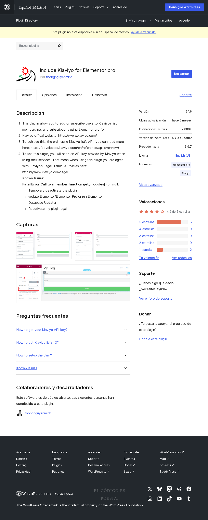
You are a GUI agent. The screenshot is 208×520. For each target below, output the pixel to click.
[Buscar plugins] (59, 46)
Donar (129, 465)
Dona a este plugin (153, 339)
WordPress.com (172, 452)
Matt (164, 458)
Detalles (26, 95)
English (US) (184, 155)
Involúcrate (131, 452)
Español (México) (66, 494)
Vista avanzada (150, 185)
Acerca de (23, 452)
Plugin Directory (27, 20)
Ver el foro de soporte (155, 298)
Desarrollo (99, 95)
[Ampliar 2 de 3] (125, 237)
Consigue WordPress (184, 7)
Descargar (181, 73)
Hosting (21, 465)
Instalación (74, 95)
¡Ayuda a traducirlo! (143, 32)
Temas (56, 458)
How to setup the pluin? (34, 355)
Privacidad (23, 471)
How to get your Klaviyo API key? (41, 330)
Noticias (21, 458)
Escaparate (59, 452)
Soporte (186, 95)
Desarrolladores (99, 465)
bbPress (167, 465)
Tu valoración (149, 258)
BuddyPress (170, 471)
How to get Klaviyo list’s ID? (37, 342)
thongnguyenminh (59, 77)
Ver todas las (182, 258)
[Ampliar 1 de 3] (66, 237)
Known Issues (26, 368)
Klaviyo (185, 173)
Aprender (94, 452)
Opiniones (49, 95)
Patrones (58, 471)
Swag (129, 471)
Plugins (57, 465)
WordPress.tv (99, 471)
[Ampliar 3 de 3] (125, 269)
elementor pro (181, 164)
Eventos (129, 458)
